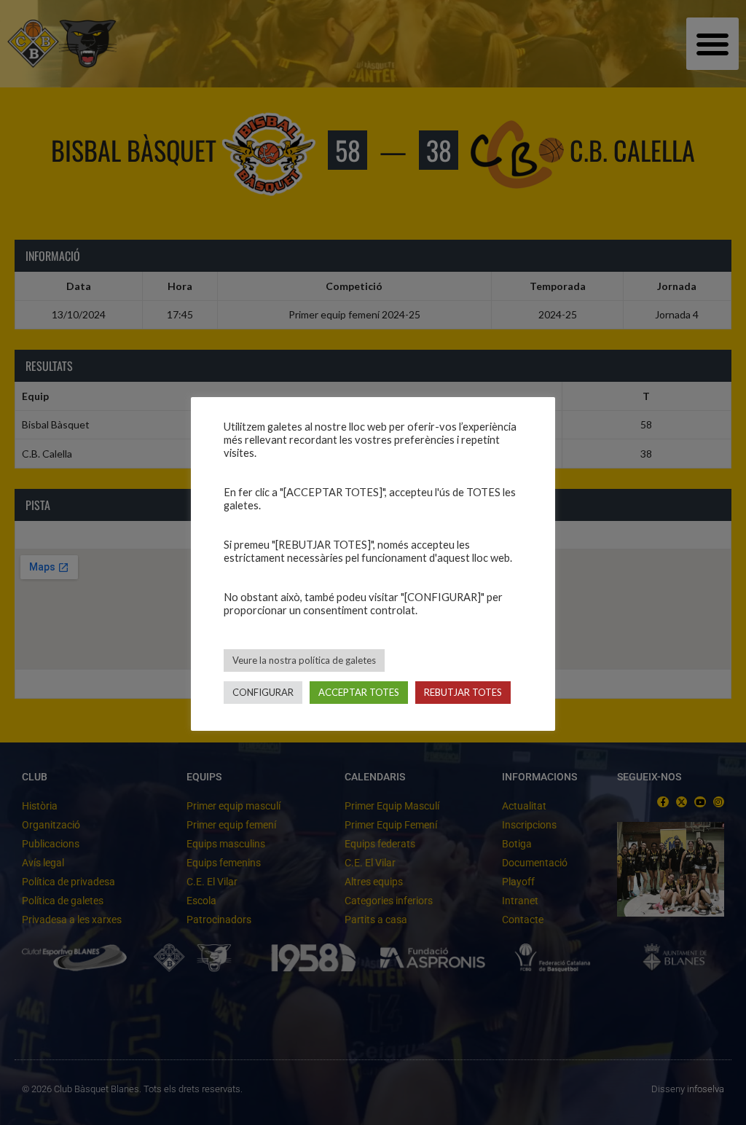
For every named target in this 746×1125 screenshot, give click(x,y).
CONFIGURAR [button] (263, 692)
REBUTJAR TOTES (463, 692)
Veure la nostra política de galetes (304, 660)
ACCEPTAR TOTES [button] (358, 692)
